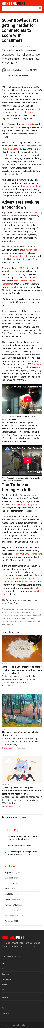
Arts (3, 729)
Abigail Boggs (9, 806)
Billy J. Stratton (9, 748)
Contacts (5, 1013)
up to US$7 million (21, 268)
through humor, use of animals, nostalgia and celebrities (22, 578)
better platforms (18, 519)
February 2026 (13, 905)
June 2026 (12, 883)
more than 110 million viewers (22, 112)
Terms (4, 1003)
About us (5, 998)
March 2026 (12, 899)
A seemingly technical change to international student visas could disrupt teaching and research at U (22, 790)
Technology (6, 664)
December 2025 (14, 916)
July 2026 (11, 878)
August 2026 (12, 873)
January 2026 (13, 910)
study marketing (28, 124)
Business (5, 974)
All (3, 969)
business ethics (9, 127)
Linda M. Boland (10, 686)
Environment (6, 979)
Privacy (4, 1008)
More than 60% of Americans (28, 554)
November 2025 (14, 921)
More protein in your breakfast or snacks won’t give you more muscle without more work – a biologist (22, 670)
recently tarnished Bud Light (15, 256)
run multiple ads (29, 250)
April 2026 (11, 894)
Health (4, 984)
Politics (4, 990)
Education (5, 784)
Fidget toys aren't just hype (19, 845)
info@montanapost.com (11, 956)
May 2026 (11, 889)
